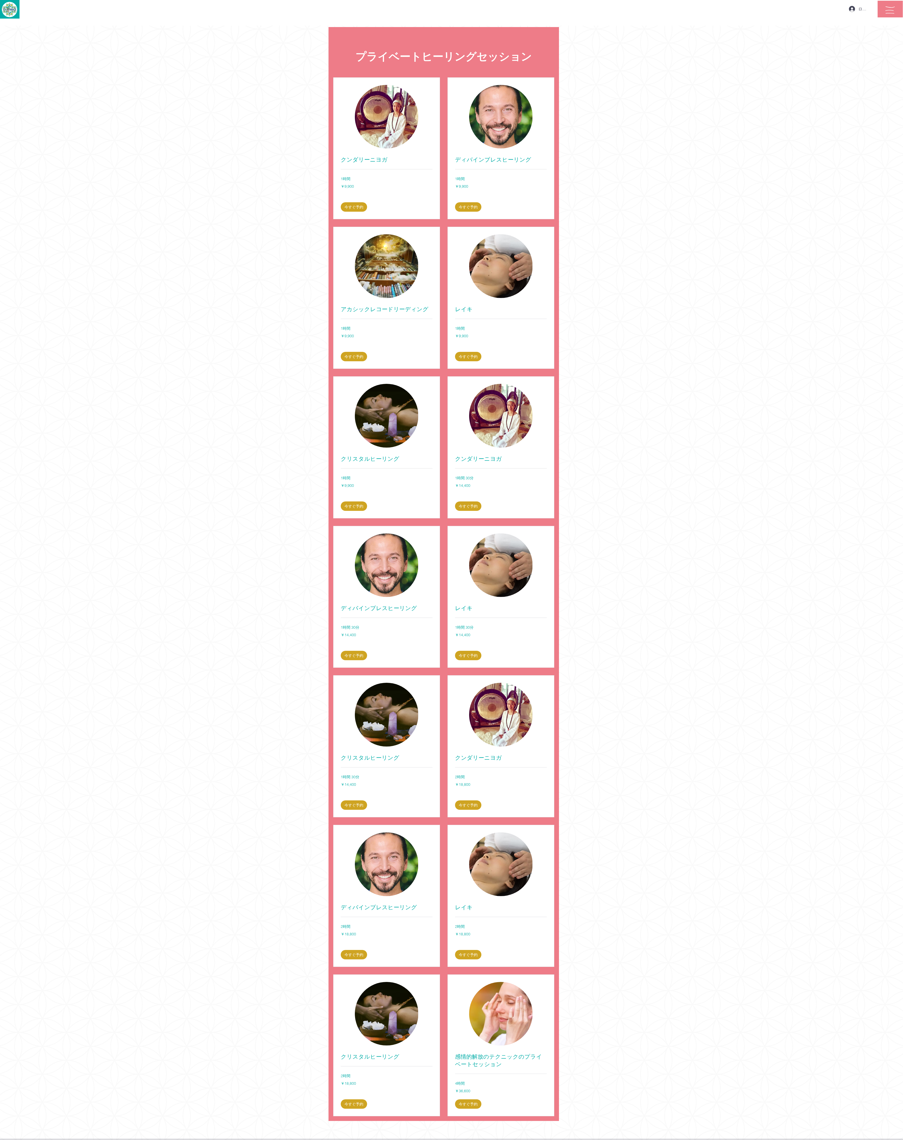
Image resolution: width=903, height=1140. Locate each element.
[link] (386, 159)
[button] (890, 10)
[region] (890, 9)
